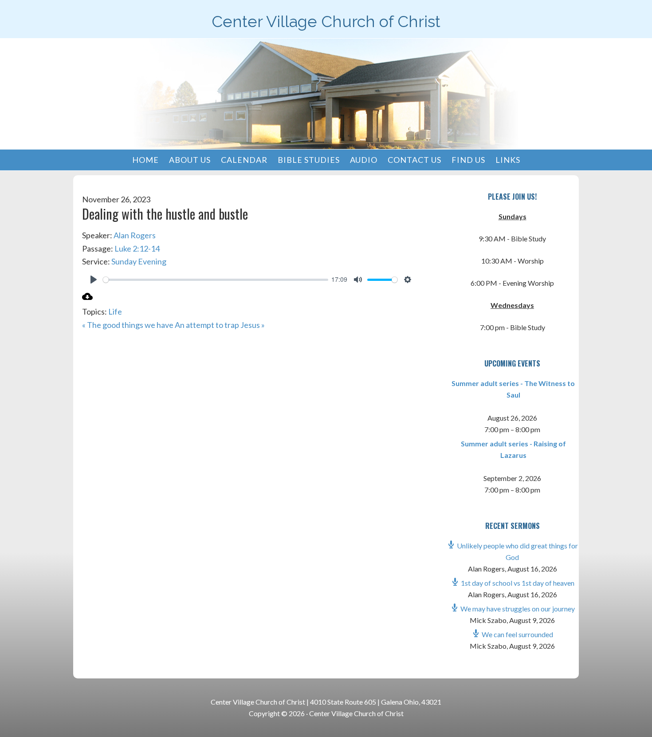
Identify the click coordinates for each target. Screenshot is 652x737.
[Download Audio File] (87, 298)
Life (115, 311)
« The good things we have (127, 325)
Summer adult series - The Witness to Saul (513, 389)
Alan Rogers (135, 235)
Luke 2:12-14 (137, 248)
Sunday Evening (138, 261)
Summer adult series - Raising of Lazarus (513, 449)
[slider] (215, 280)
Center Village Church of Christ (326, 21)
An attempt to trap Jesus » (220, 325)
